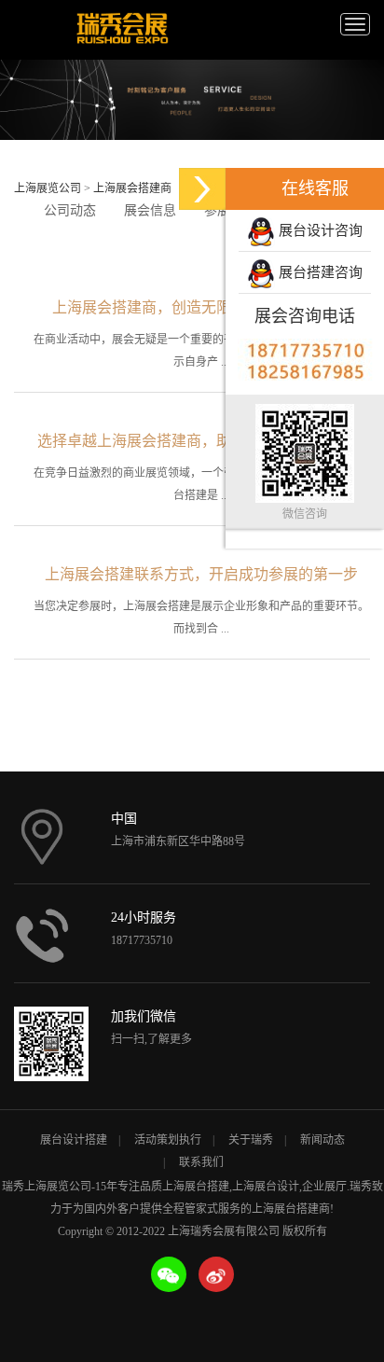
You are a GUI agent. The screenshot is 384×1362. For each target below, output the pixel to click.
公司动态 (70, 210)
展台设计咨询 (319, 230)
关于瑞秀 (250, 1140)
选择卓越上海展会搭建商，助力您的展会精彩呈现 (201, 441)
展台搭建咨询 (319, 272)
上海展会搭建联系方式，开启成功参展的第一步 (201, 574)
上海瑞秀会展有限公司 (121, 30)
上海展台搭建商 (291, 1209)
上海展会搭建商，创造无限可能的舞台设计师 (201, 307)
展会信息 (150, 210)
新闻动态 (322, 1140)
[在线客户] (202, 189)
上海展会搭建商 (132, 188)
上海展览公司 (47, 188)
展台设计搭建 (73, 1140)
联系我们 (201, 1162)
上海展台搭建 (195, 1186)
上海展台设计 (265, 1186)
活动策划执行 (167, 1140)
